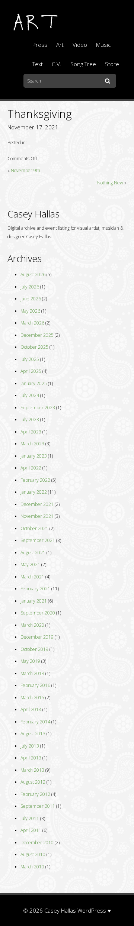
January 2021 (33, 601)
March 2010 (32, 867)
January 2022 (33, 492)
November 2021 (37, 516)
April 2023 (30, 432)
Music (103, 44)
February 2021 (35, 588)
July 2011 (29, 818)
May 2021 (30, 564)
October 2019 (34, 649)
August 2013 (32, 733)
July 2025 (29, 359)
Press (39, 44)
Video (80, 44)
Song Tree (83, 64)
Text (37, 64)
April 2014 (30, 709)
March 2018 (32, 673)
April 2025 (30, 371)
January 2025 (33, 383)
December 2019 (37, 637)
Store (112, 64)
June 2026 (30, 299)
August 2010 (32, 854)
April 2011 (30, 830)
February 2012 (35, 794)
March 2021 (32, 577)
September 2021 (37, 540)
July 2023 (29, 419)
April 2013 (30, 758)
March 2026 (32, 323)
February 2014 (35, 722)
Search (108, 81)
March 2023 (32, 444)
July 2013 (29, 746)
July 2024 (29, 395)
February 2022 (35, 480)
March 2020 (32, 625)
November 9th (25, 170)
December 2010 (37, 842)
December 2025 (37, 335)
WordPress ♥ (94, 910)
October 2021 (34, 528)
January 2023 (33, 456)
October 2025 (34, 347)
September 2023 (37, 407)
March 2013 (32, 770)
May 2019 (30, 661)
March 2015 (32, 697)
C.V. (56, 64)
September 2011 (37, 806)
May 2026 (30, 311)
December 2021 (37, 504)
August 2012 (32, 782)
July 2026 (29, 287)
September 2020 (37, 613)
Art (60, 44)
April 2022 (30, 468)
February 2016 (35, 685)
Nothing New (110, 183)
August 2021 (32, 552)
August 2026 (32, 274)
